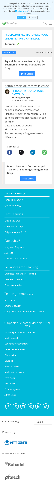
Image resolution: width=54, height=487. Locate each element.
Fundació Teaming (13, 199)
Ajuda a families (12, 366)
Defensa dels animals (14, 349)
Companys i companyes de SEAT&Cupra (24, 311)
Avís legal (9, 252)
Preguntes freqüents (14, 247)
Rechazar (33, 17)
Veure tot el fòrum (44, 52)
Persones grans (12, 389)
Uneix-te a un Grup (13, 226)
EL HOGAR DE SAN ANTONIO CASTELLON (28, 92)
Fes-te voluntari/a (13, 285)
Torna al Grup (9, 52)
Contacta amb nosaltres (16, 258)
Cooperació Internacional (16, 343)
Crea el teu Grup (12, 220)
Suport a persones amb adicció (19, 332)
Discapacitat (10, 355)
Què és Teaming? (12, 205)
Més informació (21, 11)
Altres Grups (10, 394)
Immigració (9, 377)
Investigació (10, 383)
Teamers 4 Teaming (14, 279)
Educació (8, 360)
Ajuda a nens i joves (14, 372)
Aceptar (21, 17)
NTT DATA (9, 300)
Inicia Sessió (27, 73)
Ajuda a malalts (12, 338)
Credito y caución (12, 305)
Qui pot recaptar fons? (15, 232)
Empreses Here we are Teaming (20, 273)
